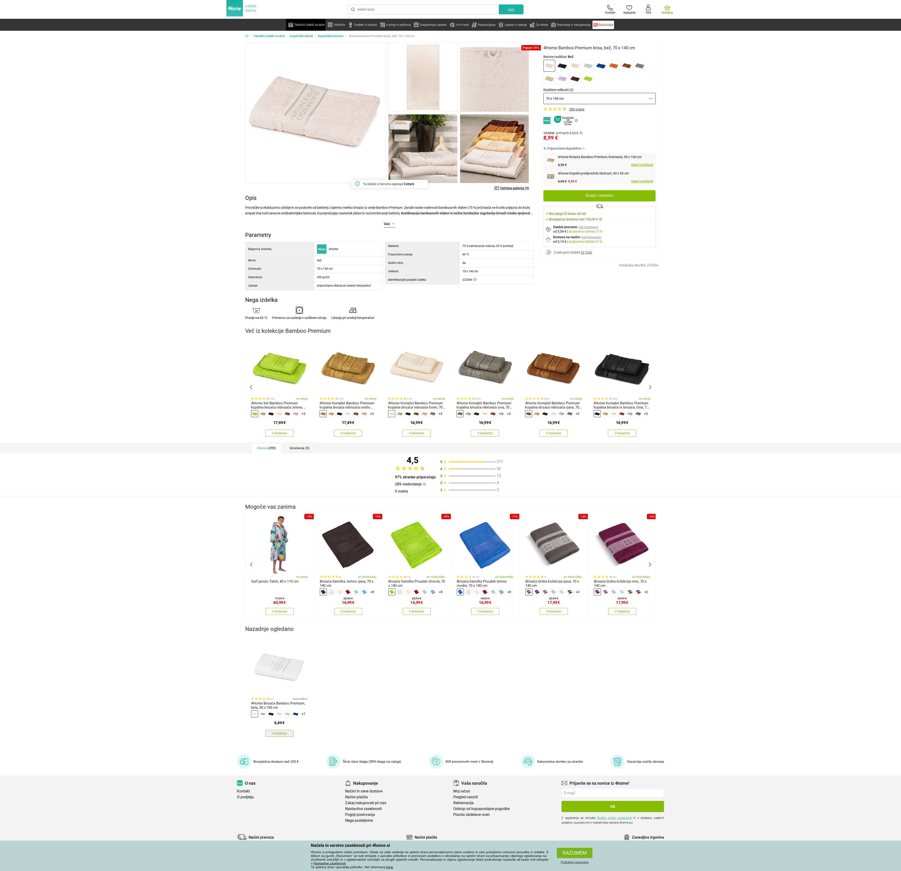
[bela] (331, 592)
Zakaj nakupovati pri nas (365, 803)
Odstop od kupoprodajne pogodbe (481, 808)
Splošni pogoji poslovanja (614, 818)
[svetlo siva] (561, 592)
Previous (251, 387)
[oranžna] (613, 65)
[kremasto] (575, 65)
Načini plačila (356, 797)
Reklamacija (463, 803)
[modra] (601, 65)
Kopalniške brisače (331, 36)
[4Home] (248, 36)
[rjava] (626, 65)
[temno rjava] (575, 78)
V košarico (279, 433)
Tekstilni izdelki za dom (269, 36)
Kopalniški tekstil (301, 36)
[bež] (549, 65)
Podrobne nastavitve (575, 862)
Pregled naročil (465, 797)
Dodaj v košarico (599, 195)
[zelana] (588, 78)
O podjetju (245, 797)
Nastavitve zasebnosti (329, 863)
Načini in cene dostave (363, 791)
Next (650, 387)
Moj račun (461, 791)
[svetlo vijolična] (562, 78)
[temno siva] (570, 592)
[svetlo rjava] (549, 78)
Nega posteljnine (359, 820)
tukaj (389, 867)
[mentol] (588, 65)
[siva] (639, 65)
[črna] (562, 65)
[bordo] (348, 592)
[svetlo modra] (553, 592)
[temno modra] (460, 592)
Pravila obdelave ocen (471, 814)
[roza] (295, 413)
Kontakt (243, 791)
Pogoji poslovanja (360, 814)
